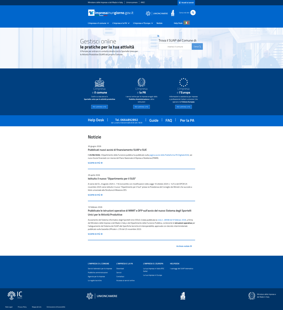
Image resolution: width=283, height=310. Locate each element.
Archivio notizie (183, 246)
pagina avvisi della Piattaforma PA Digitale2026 (169, 154)
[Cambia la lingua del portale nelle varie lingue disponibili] (186, 23)
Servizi (118, 272)
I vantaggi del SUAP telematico (181, 268)
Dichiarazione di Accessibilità (56, 307)
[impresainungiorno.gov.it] (134, 12)
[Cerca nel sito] (193, 12)
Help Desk (178, 23)
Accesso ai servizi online (125, 280)
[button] (97, 23)
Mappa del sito (36, 307)
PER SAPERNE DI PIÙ (99, 107)
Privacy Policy (22, 307)
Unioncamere (132, 2)
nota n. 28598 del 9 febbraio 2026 (172, 219)
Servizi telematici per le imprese (100, 268)
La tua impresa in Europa (152, 275)
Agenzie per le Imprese (96, 276)
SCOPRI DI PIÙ (94, 162)
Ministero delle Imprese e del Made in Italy (105, 2)
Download (120, 268)
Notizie (159, 23)
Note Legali (8, 307)
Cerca (196, 46)
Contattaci (120, 276)
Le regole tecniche (95, 280)
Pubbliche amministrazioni (98, 272)
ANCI (143, 2)
